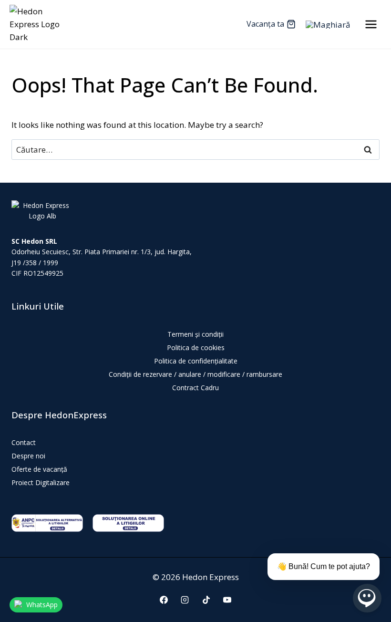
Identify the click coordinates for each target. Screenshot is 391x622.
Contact (23, 442)
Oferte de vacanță (39, 469)
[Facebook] (164, 599)
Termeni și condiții (195, 334)
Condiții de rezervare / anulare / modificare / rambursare (195, 374)
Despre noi (28, 455)
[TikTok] (206, 599)
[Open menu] (370, 24)
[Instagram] (185, 599)
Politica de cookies (196, 347)
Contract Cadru (195, 387)
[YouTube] (227, 599)
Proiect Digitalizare (40, 482)
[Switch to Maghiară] (328, 24)
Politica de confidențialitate (195, 360)
